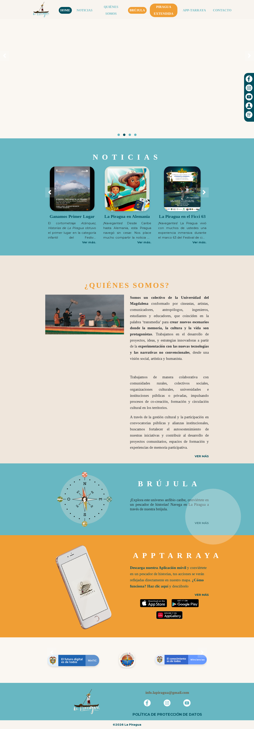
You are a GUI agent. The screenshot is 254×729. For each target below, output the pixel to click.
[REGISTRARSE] (249, 114)
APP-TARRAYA (194, 10)
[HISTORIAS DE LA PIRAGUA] (188, 517)
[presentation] (4, 56)
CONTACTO (222, 10)
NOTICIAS (84, 10)
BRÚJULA (137, 10)
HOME (65, 10)
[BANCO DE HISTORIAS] (214, 492)
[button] (118, 134)
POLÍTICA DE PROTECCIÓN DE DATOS (167, 714)
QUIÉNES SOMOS (111, 10)
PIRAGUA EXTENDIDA (163, 10)
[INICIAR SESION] (249, 105)
